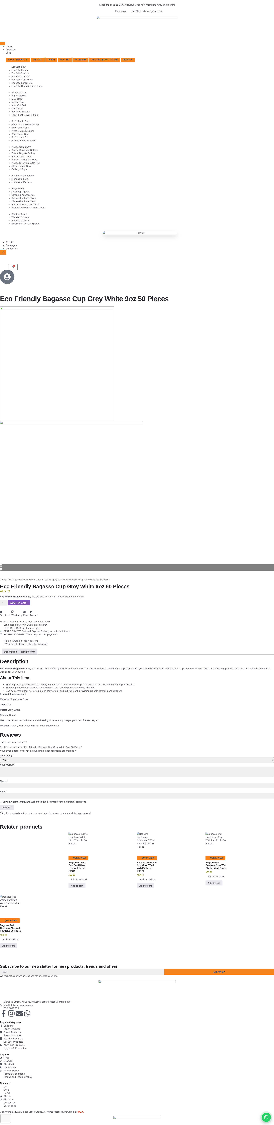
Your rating (6, 755)
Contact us (12, 248)
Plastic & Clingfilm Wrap (24, 159)
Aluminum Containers (22, 175)
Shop (8, 52)
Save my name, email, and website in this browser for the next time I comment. (44, 802)
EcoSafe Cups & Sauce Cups (26, 86)
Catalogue (11, 245)
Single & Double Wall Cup (25, 124)
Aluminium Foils (19, 178)
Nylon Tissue (18, 102)
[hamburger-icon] (2, 43)
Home (9, 46)
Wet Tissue (17, 108)
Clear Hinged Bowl (21, 166)
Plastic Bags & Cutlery (23, 153)
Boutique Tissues (20, 111)
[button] (5, 613)
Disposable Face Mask (23, 201)
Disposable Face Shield (24, 198)
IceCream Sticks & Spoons (25, 223)
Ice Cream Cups (20, 127)
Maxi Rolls (16, 98)
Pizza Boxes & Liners (22, 130)
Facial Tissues (18, 92)
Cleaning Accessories (23, 194)
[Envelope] (19, 1013)
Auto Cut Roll (18, 105)
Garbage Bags (19, 169)
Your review (7, 765)
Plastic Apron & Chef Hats (25, 204)
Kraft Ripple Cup (20, 121)
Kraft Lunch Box (20, 137)
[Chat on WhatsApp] (266, 1117)
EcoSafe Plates (19, 70)
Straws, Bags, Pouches (23, 140)
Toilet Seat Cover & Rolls (24, 114)
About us (10, 49)
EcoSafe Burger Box (22, 82)
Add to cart (19, 603)
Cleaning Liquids (20, 191)
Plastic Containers (21, 146)
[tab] (18, 60)
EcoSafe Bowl (18, 66)
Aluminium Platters (21, 182)
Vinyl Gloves (18, 188)
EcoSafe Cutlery (20, 76)
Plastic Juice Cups (21, 156)
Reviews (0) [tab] (28, 651)
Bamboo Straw (19, 214)
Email (3, 791)
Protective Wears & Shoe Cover (28, 207)
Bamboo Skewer (20, 220)
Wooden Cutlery (20, 217)
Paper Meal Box (19, 134)
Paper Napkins (19, 95)
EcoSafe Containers (22, 79)
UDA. (81, 1112)
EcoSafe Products (16, 579)
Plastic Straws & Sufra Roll (25, 162)
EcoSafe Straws (20, 73)
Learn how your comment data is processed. (67, 813)
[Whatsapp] (27, 1013)
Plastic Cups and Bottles (24, 150)
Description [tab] (10, 651)
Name (4, 781)
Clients (9, 242)
